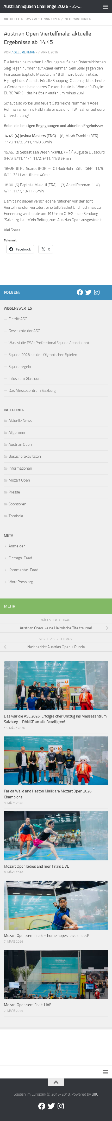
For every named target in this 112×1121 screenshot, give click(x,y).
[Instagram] (97, 292)
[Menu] (105, 6)
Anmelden (17, 546)
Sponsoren (17, 504)
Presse (14, 492)
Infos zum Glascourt (25, 378)
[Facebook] (80, 292)
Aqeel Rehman (23, 52)
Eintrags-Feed (20, 558)
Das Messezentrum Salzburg (32, 390)
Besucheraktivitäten (25, 456)
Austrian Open (47, 19)
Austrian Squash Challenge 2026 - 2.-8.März (43, 6)
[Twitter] (88, 292)
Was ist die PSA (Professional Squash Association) (49, 342)
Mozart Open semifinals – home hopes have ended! (46, 935)
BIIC (95, 1094)
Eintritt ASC (18, 319)
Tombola (16, 516)
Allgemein (17, 432)
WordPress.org (21, 582)
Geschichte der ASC (24, 331)
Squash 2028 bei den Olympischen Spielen (43, 354)
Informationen (77, 19)
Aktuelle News (17, 19)
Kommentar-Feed (23, 570)
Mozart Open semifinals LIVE (27, 1004)
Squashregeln (20, 366)
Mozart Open (19, 480)
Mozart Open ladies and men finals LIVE (36, 866)
